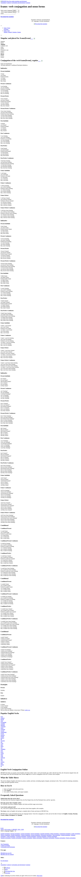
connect (3, 718)
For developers (4, 860)
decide (2, 719)
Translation (3, 2)
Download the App (10, 871)
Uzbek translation (10, 836)
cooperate (3, 726)
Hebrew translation (5, 835)
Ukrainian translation (21, 836)
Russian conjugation (60, 838)
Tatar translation (56, 835)
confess (2, 762)
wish (2, 756)
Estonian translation (42, 836)
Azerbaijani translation (65, 833)
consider (3, 723)
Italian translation (54, 833)
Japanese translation (52, 836)
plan (2, 763)
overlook (3, 729)
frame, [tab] (7, 28)
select (2, 746)
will (2, 760)
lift (1, 739)
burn (2, 716)
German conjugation (27, 838)
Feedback (7, 867)
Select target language (6, 12)
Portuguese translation (46, 835)
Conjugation (18, 2)
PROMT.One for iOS (6, 853)
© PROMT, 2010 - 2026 (17, 829)
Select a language (5, 831)
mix (2, 759)
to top (2, 828)
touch (2, 728)
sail (1, 742)
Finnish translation (31, 836)
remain (2, 736)
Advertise (7, 873)
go (1, 766)
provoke (3, 740)
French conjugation (70, 838)
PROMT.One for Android (7, 854)
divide (2, 764)
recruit (2, 733)
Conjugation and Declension (8, 847)
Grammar (27, 2)
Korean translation (35, 835)
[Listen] (32, 38)
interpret (3, 725)
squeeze (3, 735)
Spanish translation (45, 833)
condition (3, 749)
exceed (2, 730)
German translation (25, 833)
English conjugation (16, 838)
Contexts (8, 2)
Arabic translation (75, 833)
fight (2, 755)
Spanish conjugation (6, 838)
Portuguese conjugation (48, 838)
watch (2, 753)
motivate (3, 757)
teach (2, 752)
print (2, 721)
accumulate (3, 722)
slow (2, 745)
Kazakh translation (15, 835)
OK (2, 875)
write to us (27, 710)
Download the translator (7, 16)
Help (6, 869)
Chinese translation (25, 835)
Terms (2, 829)
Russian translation (15, 833)
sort (1, 747)
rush (2, 750)
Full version (8, 829)
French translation (35, 833)
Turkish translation (65, 835)
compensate (3, 732)
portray (2, 738)
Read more (39, 875)
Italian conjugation (37, 838)
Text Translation (5, 844)
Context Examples (5, 845)
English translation (5, 833)
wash (2, 743)
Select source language (6, 10)
